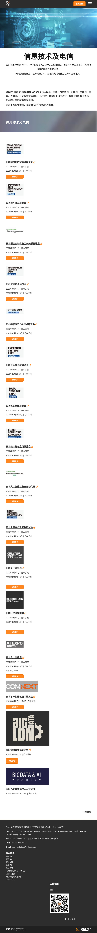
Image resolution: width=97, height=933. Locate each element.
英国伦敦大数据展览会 (17, 749)
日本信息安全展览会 (16, 284)
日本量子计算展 (14, 568)
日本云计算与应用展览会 (18, 446)
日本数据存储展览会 (16, 405)
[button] (79, 3)
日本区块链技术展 (15, 613)
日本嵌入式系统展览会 (17, 365)
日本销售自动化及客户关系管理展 (23, 243)
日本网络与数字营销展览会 (19, 162)
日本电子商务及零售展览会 (19, 527)
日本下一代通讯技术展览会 (19, 696)
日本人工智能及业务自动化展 (20, 486)
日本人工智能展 (14, 657)
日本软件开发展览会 (16, 202)
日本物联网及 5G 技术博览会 (20, 324)
